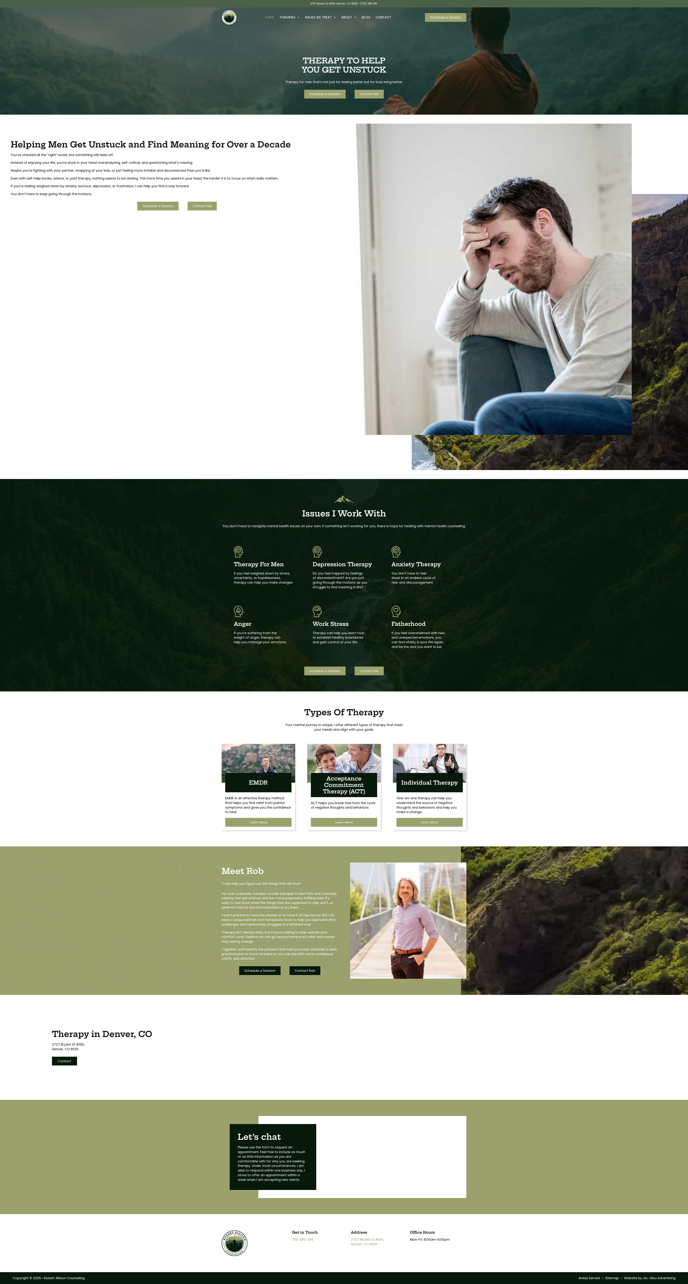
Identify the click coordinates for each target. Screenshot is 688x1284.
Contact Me (369, 94)
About (346, 17)
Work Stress (331, 624)
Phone (335, 1142)
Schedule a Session (445, 17)
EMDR (258, 782)
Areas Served (589, 1278)
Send (334, 1159)
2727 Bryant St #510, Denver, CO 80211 (333, 3)
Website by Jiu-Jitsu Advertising (649, 1278)
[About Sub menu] (355, 17)
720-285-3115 (302, 1239)
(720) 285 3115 (369, 3)
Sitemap (612, 1278)
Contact (383, 17)
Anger (242, 624)
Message (337, 1155)
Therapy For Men (259, 564)
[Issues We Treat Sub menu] (334, 17)
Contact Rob (305, 970)
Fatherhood (408, 624)
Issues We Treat (318, 17)
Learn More (258, 822)
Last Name (400, 1130)
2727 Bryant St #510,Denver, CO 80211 (367, 1241)
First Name (338, 1130)
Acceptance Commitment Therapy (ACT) (344, 785)
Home (269, 17)
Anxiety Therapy (416, 564)
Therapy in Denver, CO (102, 1034)
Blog (366, 17)
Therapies (287, 17)
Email (335, 1138)
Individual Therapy (429, 782)
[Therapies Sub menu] (298, 17)
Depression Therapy (342, 564)
